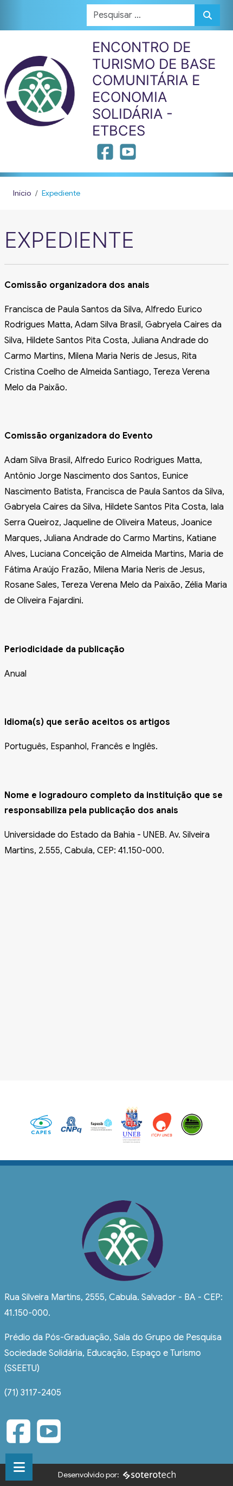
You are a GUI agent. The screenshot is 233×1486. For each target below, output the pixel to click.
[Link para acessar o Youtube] (127, 155)
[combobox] (141, 15)
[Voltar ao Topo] (213, 1464)
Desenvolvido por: (88, 1474)
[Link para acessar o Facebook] (106, 155)
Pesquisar (207, 15)
